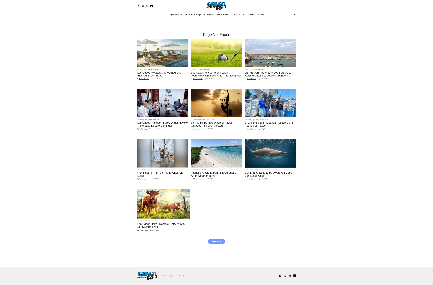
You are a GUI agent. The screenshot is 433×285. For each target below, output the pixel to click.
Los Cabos (200, 69)
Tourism (206, 69)
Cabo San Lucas (250, 170)
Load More (216, 241)
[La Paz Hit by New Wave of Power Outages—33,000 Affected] (216, 103)
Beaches (140, 69)
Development (148, 69)
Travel (204, 170)
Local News (253, 69)
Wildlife (267, 170)
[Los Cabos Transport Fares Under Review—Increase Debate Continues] (162, 103)
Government (157, 69)
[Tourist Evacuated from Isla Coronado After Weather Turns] (216, 153)
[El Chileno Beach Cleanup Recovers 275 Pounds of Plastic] (270, 103)
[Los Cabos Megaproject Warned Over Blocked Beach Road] (162, 53)
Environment (264, 119)
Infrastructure (197, 119)
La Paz (247, 69)
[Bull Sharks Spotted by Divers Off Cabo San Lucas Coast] (270, 153)
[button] (138, 14)
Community (255, 119)
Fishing (148, 170)
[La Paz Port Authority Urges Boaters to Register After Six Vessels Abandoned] (270, 53)
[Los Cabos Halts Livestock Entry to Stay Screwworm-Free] (163, 204)
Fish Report (141, 170)
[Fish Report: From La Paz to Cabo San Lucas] (162, 153)
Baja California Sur (144, 221)
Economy (141, 119)
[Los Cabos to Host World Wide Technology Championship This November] (216, 53)
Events (194, 69)
